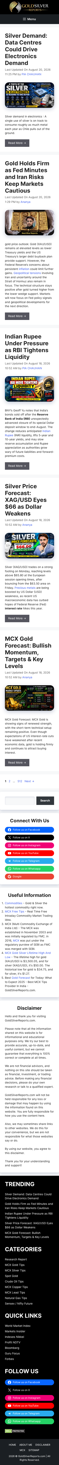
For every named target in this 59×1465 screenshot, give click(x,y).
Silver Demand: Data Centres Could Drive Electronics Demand (26, 49)
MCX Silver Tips (15, 1270)
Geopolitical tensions (27, 273)
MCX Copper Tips (16, 1287)
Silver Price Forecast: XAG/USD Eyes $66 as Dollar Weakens (26, 500)
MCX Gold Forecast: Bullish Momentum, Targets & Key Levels (28, 652)
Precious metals (25, 587)
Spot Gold (11, 1276)
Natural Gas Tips (16, 1298)
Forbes (9, 1359)
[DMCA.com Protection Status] (15, 1432)
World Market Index (17, 1325)
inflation (24, 269)
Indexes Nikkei (14, 1336)
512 (20, 781)
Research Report (16, 1259)
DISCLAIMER (42, 1444)
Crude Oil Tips (14, 1281)
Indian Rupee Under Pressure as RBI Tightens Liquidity (27, 346)
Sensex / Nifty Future (19, 1303)
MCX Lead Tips (15, 1292)
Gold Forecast (21, 977)
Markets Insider (15, 1331)
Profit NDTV (12, 1342)
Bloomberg (12, 1348)
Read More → (17, 143)
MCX (16, 940)
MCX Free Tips (14, 911)
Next (29, 781)
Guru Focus (12, 1353)
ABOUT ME (25, 1444)
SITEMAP (34, 1450)
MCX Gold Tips (15, 1265)
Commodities (13, 903)
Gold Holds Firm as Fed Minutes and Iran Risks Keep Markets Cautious (27, 177)
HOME (12, 1444)
